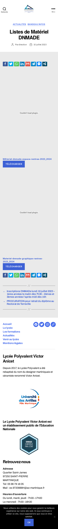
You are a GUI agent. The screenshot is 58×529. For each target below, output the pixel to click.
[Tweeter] (10, 64)
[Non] (54, 516)
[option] (29, 399)
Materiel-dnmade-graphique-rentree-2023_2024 (23, 260)
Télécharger (13, 164)
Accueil (7, 324)
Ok (29, 522)
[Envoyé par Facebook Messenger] (39, 64)
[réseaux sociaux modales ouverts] (44, 64)
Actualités (19, 24)
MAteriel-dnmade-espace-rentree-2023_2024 (27, 159)
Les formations (11, 331)
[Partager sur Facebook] (5, 64)
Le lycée (8, 327)
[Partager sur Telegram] (33, 64)
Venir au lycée (11, 339)
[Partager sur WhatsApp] (16, 64)
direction (23, 44)
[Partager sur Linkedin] (22, 64)
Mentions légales (13, 343)
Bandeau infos (36, 24)
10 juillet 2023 (40, 44)
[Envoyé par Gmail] (27, 64)
